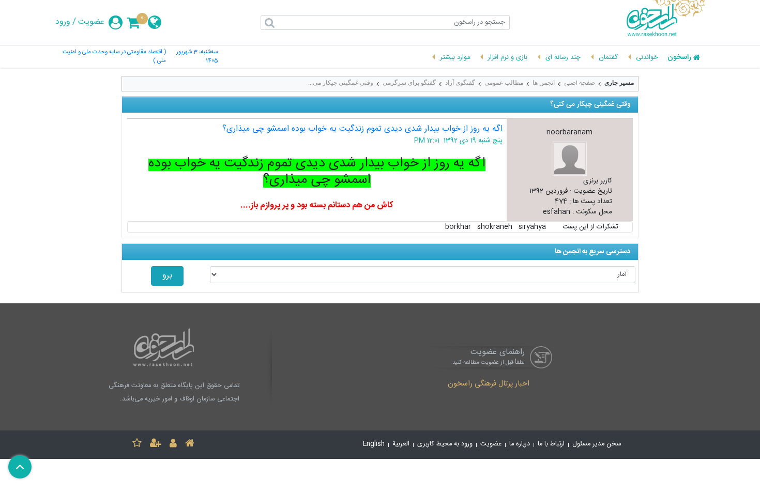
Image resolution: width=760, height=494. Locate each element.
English (374, 444)
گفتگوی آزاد (460, 82)
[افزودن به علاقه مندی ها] (137, 444)
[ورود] (173, 444)
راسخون (679, 58)
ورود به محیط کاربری (445, 444)
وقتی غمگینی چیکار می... (340, 82)
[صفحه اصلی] (190, 444)
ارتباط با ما (551, 444)
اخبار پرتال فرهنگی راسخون (488, 384)
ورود (62, 22)
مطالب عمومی (503, 82)
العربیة (400, 444)
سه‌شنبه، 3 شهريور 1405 (197, 57)
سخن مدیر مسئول (596, 444)
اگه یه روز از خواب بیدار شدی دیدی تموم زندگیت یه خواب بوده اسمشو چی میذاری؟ (362, 129)
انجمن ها (544, 82)
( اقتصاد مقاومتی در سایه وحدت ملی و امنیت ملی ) (114, 57)
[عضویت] (155, 444)
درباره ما (519, 444)
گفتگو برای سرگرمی (409, 82)
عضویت (91, 22)
